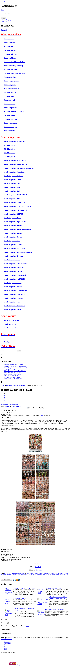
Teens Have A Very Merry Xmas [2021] (24, 588)
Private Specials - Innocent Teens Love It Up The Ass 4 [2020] (58, 597)
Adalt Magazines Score (12, 302)
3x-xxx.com (4, 21)
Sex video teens (9, 131)
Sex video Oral (9, 100)
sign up (27, 626)
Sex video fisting (10, 77)
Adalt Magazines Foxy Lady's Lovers (17, 206)
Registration (7, 643)
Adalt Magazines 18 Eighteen (14, 141)
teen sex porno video (44, 573)
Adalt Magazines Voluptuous (14, 306)
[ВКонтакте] (13, 580)
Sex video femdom (10, 69)
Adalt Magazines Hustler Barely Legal (17, 229)
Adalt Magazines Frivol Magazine (16, 210)
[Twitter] (15, 580)
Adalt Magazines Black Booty (14, 172)
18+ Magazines (9, 145)
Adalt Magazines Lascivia (13, 244)
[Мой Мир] (19, 580)
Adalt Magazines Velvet (12, 309)
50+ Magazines (9, 157)
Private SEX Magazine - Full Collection (15, 366)
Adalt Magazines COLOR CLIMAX (17, 195)
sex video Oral (14, 404)
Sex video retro (9, 115)
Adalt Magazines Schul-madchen (16, 264)
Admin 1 (7, 406)
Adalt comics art (10, 328)
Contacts (6, 645)
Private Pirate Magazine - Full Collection (15, 371)
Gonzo (41, 415)
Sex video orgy (9, 104)
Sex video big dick (10, 54)
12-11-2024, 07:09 (16, 406)
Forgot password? (11, 20)
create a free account (6, 639)
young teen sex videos (32, 573)
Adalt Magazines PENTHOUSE (15, 290)
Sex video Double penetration (14, 62)
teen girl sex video (20, 573)
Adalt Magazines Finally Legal (15, 202)
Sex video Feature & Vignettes (14, 73)
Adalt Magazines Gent (12, 241)
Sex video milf (9, 96)
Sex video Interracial (11, 88)
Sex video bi (8, 46)
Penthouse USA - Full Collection (13, 372)
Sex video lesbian (10, 92)
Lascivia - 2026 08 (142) (11, 375)
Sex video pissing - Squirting (14, 111)
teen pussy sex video (47, 574)
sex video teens (5, 404)
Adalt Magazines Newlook (13, 256)
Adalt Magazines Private (13, 271)
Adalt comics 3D (10, 324)
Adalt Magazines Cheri (12, 183)
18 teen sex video (22, 574)
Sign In (3, 1)
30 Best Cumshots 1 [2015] (20, 598)
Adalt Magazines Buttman (13, 176)
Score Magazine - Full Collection (13, 374)
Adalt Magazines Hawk (12, 218)
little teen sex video (12, 574)
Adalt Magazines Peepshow (14, 267)
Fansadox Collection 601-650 (12, 377)
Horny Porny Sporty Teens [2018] (54, 609)
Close (2, 10)
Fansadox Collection (11, 320)
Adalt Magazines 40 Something (15, 160)
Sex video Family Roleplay (13, 66)
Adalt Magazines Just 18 (13, 287)
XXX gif (7, 342)
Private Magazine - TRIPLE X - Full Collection (17, 368)
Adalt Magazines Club (12, 191)
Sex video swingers (10, 127)
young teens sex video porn (60, 574)
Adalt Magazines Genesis (13, 237)
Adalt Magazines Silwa (12, 260)
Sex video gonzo (10, 85)
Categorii (4, 30)
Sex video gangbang (11, 81)
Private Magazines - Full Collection (13, 364)
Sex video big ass (10, 50)
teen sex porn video (9, 573)
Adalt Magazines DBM (12, 199)
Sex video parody (10, 108)
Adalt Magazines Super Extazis (15, 275)
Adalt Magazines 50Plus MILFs (15, 164)
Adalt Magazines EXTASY (13, 214)
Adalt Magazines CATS (12, 180)
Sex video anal (9, 39)
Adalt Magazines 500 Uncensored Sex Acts (19, 168)
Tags (5, 648)
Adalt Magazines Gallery (13, 233)
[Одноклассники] (17, 580)
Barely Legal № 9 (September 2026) (14, 378)
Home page (7, 642)
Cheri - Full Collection (10, 369)
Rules (5, 646)
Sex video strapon (10, 123)
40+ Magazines (9, 153)
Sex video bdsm (9, 43)
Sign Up (3, 20)
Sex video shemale (10, 119)
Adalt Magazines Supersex (13, 298)
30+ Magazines (9, 149)
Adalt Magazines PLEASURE (15, 279)
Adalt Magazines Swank (12, 283)
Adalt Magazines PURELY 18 (14, 294)
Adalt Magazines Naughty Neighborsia (18, 252)
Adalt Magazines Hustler (13, 225)
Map (5, 649)
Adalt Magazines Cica (12, 187)
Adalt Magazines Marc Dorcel (14, 248)
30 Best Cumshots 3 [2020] (53, 588)
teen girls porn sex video (57, 573)
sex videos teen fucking (34, 574)
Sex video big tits (10, 58)
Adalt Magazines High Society (15, 222)
